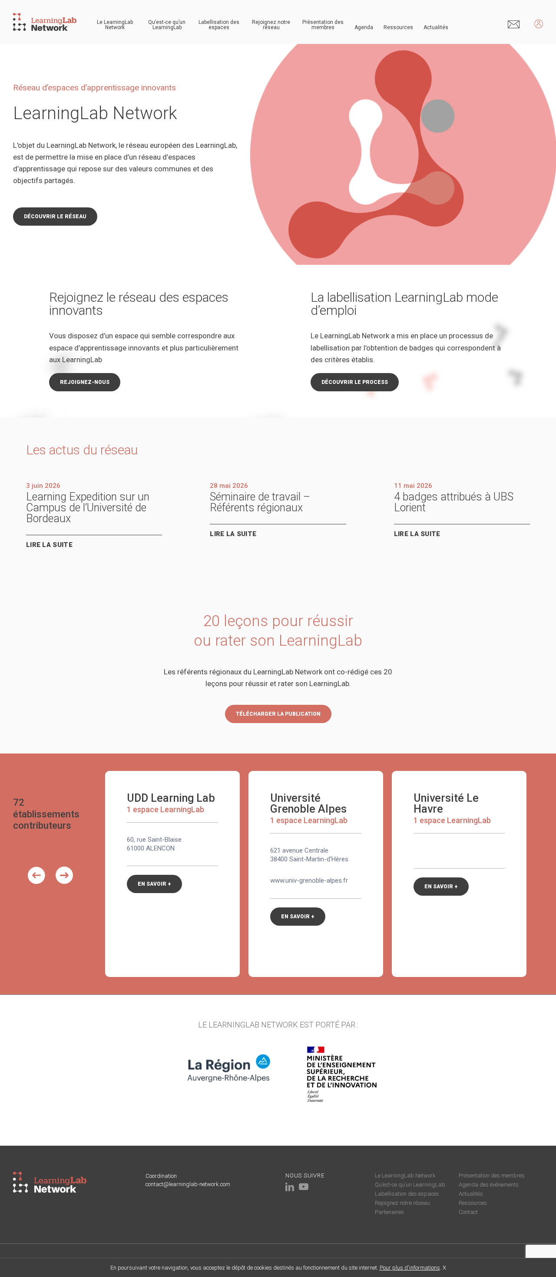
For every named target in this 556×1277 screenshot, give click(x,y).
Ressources (398, 27)
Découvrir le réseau (55, 216)
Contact (468, 1212)
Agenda (363, 27)
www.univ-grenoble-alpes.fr (309, 880)
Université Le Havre (446, 803)
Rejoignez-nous (84, 382)
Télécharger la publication (278, 714)
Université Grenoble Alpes (308, 803)
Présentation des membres (323, 25)
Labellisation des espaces (219, 25)
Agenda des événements (489, 1184)
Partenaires (389, 1212)
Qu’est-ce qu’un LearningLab (166, 25)
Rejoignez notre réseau (271, 25)
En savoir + (154, 884)
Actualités (436, 27)
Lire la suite (49, 545)
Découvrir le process (354, 382)
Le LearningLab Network (115, 25)
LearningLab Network (95, 113)
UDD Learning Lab (171, 798)
